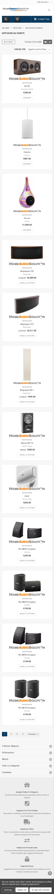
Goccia (27, 218)
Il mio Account (42, 2)
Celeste (27, 152)
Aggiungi (27, 98)
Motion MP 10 (27, 443)
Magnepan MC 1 (27, 390)
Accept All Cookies (41, 889)
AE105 (27, 86)
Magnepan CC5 (27, 324)
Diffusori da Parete (34, 28)
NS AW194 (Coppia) (27, 708)
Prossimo (32, 734)
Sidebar (9, 42)
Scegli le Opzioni (27, 283)
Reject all (22, 889)
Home (6, 28)
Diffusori (17, 28)
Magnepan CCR (27, 271)
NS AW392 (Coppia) (27, 655)
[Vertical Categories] (6, 19)
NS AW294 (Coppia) (27, 602)
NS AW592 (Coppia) (27, 549)
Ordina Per (20, 49)
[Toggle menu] (17, 19)
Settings (8, 889)
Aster (27, 496)
